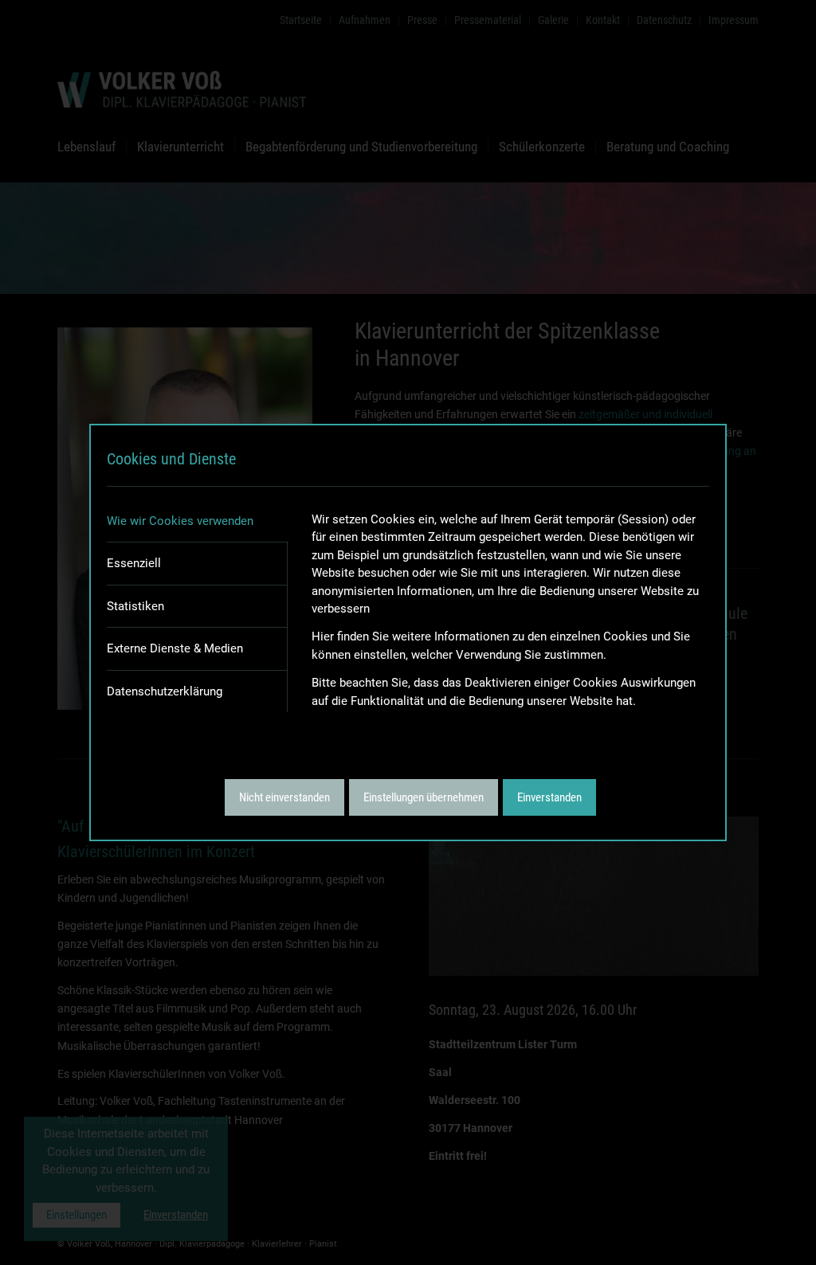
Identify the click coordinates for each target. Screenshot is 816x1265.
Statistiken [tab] (135, 606)
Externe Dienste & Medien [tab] (175, 648)
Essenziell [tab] (134, 563)
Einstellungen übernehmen (423, 797)
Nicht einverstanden (284, 797)
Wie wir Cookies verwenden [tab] (180, 521)
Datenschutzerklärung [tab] (164, 691)
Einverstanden (549, 797)
